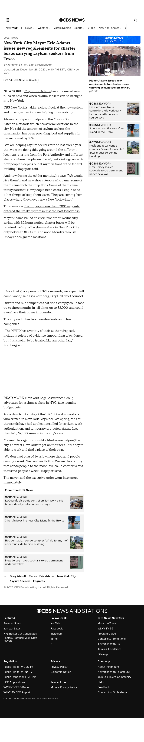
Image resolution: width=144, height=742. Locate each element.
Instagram (57, 633)
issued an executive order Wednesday (51, 218)
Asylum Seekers (19, 581)
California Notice (61, 671)
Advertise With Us (109, 644)
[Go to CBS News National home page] (72, 20)
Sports (78, 28)
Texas (33, 576)
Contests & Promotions (112, 638)
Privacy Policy (59, 666)
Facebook (57, 628)
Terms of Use (58, 682)
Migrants (39, 581)
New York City (66, 576)
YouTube (56, 623)
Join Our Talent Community (114, 677)
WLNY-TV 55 (105, 628)
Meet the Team (107, 623)
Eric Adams (46, 576)
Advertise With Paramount (114, 671)
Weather (43, 28)
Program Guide (107, 633)
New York (12, 28)
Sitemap (103, 654)
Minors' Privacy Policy (64, 687)
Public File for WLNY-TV (18, 671)
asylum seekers (48, 96)
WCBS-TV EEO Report (17, 687)
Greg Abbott (17, 576)
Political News (12, 623)
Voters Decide (62, 28)
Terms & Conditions (109, 649)
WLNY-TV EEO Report (17, 692)
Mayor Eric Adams (37, 91)
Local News (11, 37)
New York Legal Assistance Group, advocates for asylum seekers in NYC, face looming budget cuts (40, 402)
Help (100, 682)
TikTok (54, 638)
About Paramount (108, 666)
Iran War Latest (12, 628)
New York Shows (109, 28)
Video (91, 28)
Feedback (104, 687)
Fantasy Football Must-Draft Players (20, 639)
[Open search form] (135, 20)
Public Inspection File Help (20, 677)
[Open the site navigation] (28, 20)
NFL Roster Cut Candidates (20, 633)
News (29, 28)
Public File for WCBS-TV (18, 666)
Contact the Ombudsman (113, 692)
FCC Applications (14, 682)
